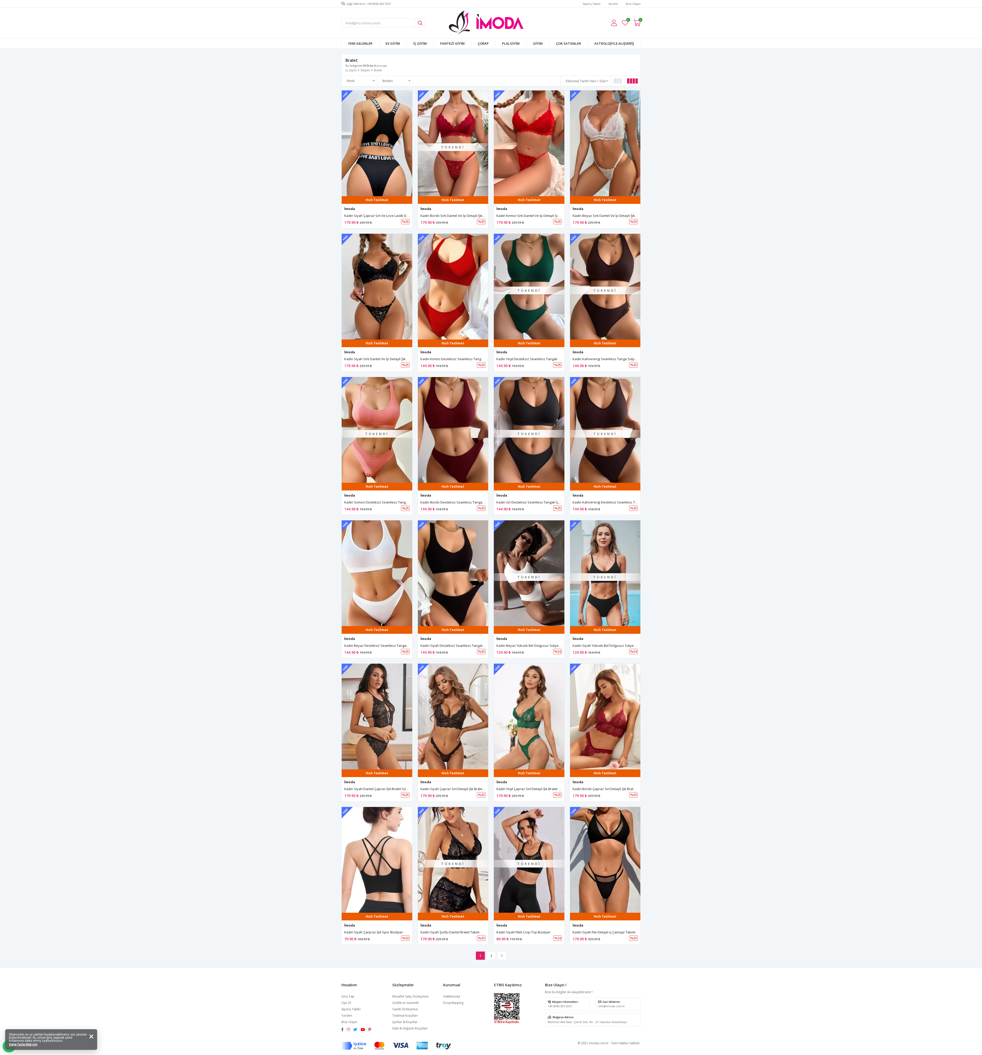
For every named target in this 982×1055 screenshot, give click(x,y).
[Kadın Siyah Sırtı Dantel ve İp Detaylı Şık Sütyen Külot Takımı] (377, 286)
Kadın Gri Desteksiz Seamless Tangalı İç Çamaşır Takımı (539, 502)
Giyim (538, 43)
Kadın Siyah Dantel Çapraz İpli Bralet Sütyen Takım (383, 789)
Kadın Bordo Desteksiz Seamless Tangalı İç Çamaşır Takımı (465, 502)
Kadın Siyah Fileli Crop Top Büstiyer (523, 932)
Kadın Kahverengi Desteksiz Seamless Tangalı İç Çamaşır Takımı (622, 502)
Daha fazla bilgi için (23, 1044)
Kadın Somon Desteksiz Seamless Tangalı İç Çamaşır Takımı (390, 502)
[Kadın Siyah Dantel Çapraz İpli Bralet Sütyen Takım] (377, 716)
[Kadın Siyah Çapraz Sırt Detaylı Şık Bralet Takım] (453, 716)
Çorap (483, 43)
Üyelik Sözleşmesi (405, 1009)
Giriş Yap (347, 996)
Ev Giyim (393, 43)
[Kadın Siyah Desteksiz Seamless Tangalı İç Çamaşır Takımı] (453, 573)
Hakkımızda (451, 996)
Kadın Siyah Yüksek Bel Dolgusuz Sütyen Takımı (609, 645)
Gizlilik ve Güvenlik (405, 1003)
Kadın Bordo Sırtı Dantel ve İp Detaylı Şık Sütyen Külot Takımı (467, 215)
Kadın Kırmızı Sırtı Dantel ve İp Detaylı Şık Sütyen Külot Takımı (543, 215)
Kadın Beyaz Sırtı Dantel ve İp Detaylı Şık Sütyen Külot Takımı (619, 215)
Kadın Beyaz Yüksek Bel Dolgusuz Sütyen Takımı (533, 645)
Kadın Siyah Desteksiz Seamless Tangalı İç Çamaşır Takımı (465, 645)
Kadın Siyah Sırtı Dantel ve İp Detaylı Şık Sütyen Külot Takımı (390, 359)
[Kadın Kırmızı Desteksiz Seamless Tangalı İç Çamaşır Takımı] (453, 286)
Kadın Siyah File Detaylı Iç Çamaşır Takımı (604, 932)
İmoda (349, 208)
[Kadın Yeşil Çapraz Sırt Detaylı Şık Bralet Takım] (529, 716)
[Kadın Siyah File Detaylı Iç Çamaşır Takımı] (605, 860)
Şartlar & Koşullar (405, 1022)
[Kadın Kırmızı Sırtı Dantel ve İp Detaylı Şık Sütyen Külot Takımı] (529, 143)
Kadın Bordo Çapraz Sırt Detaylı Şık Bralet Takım (609, 789)
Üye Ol (346, 1003)
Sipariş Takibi (591, 4)
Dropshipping (453, 1003)
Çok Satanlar (568, 43)
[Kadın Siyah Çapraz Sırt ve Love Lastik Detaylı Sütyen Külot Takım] (377, 143)
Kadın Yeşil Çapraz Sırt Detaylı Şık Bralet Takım (531, 789)
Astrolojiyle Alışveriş (614, 43)
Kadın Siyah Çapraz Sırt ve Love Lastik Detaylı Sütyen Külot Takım (394, 215)
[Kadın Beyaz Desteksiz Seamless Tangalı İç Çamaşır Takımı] (377, 573)
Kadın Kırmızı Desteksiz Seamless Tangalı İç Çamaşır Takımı (466, 359)
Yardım (613, 4)
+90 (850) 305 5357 (560, 1006)
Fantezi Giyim (452, 43)
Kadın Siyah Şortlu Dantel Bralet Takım (449, 932)
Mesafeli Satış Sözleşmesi (410, 996)
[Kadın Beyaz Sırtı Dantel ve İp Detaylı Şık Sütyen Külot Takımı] (605, 143)
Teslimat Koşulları (405, 1015)
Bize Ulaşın (633, 4)
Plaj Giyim (511, 43)
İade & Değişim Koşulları (410, 1028)
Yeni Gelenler (360, 43)
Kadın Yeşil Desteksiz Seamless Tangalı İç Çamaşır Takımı (540, 359)
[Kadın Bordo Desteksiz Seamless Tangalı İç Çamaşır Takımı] (453, 430)
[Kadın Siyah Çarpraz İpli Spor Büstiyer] (377, 860)
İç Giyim (420, 43)
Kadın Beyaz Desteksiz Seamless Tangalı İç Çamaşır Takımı (389, 645)
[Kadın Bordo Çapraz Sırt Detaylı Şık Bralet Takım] (605, 716)
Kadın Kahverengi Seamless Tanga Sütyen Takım (611, 359)
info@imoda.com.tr (611, 1006)
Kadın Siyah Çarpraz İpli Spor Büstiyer (373, 932)
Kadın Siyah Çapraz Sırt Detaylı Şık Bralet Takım (456, 789)
